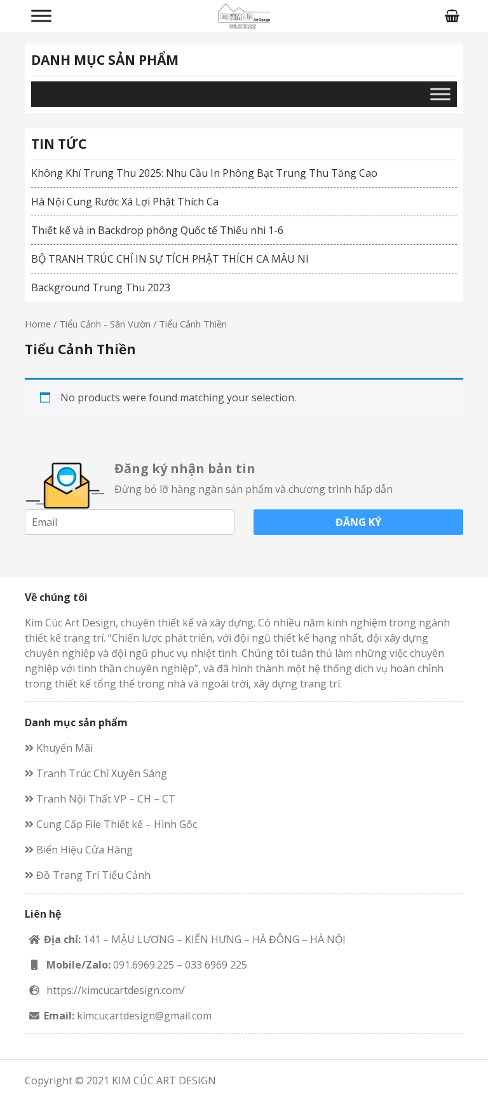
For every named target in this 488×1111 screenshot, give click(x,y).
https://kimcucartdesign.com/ (115, 990)
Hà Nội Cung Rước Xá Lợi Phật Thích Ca (125, 202)
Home (38, 323)
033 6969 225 (216, 965)
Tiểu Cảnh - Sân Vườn (105, 323)
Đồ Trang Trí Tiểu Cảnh (92, 875)
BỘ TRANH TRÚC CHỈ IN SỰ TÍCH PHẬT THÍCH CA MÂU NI (170, 259)
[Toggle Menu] (41, 16)
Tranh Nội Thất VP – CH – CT (104, 799)
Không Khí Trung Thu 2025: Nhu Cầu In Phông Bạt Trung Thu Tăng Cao (204, 173)
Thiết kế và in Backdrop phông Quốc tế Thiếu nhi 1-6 (157, 230)
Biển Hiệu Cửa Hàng (83, 850)
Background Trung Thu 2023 (100, 287)
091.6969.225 (143, 965)
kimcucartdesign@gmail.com (144, 1016)
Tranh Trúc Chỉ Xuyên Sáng (100, 773)
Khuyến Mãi (63, 748)
